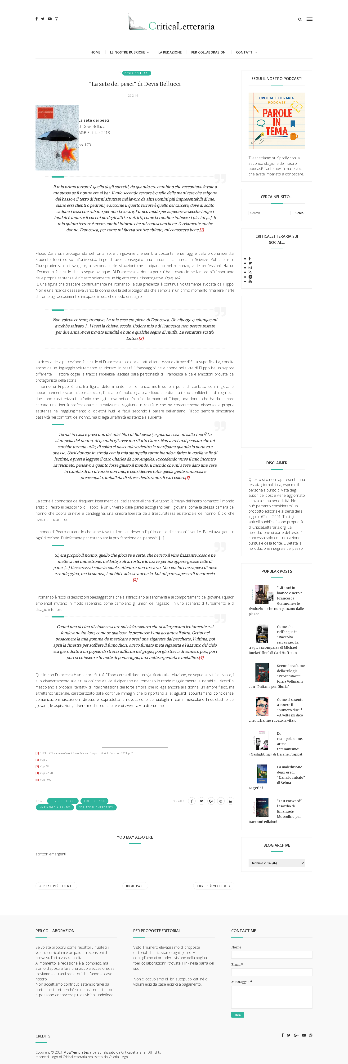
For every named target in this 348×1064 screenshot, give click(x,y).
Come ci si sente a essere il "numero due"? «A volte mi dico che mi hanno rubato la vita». (276, 710)
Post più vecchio (211, 886)
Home (96, 52)
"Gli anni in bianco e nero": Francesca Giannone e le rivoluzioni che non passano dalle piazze (276, 601)
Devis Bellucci (137, 73)
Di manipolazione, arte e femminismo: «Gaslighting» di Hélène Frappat (276, 743)
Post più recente (58, 886)
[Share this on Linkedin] (230, 801)
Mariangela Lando (55, 807)
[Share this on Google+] (211, 801)
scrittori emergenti (96, 807)
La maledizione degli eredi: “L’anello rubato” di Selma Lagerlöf (277, 777)
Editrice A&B (94, 801)
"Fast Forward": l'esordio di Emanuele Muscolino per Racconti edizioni (275, 811)
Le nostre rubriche (127, 52)
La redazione (170, 52)
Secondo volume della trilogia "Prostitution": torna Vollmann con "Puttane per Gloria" (277, 676)
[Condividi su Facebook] (192, 801)
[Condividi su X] (201, 801)
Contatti (245, 52)
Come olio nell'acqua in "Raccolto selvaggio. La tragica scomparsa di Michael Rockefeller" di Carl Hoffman (274, 640)
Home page (135, 886)
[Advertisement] (277, 372)
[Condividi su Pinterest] (221, 801)
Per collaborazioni (209, 52)
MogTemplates (76, 1052)
